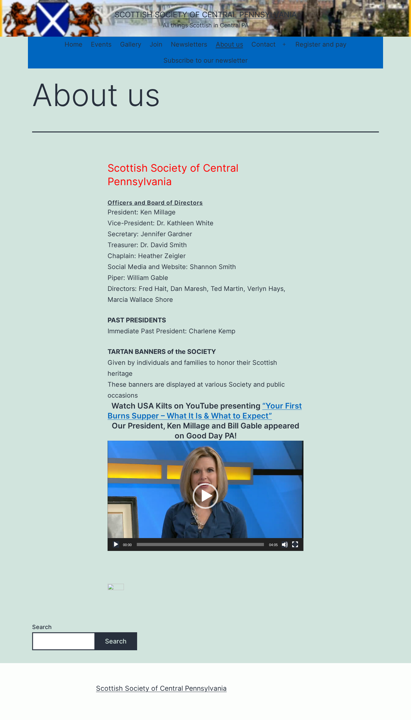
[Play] (116, 544)
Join (156, 44)
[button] (205, 496)
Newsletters (189, 44)
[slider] (200, 544)
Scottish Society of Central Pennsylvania (206, 14)
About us (229, 44)
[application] (205, 496)
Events (101, 44)
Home (74, 44)
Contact (263, 44)
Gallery (130, 44)
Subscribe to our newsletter (205, 60)
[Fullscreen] (295, 544)
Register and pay (320, 44)
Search (42, 627)
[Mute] (285, 544)
